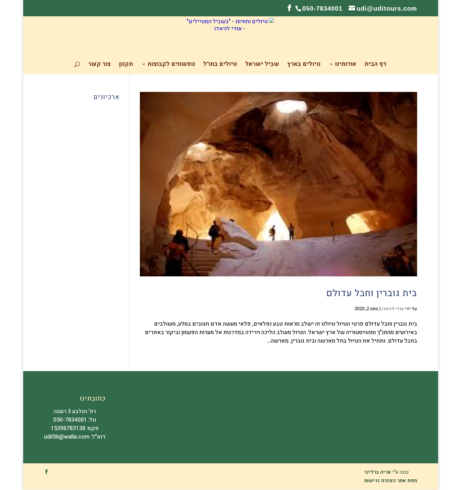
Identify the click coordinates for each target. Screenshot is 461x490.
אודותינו (345, 65)
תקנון (126, 65)
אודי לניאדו (392, 309)
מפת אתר (407, 480)
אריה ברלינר (377, 472)
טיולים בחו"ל (220, 65)
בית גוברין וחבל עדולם (371, 293)
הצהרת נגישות (380, 480)
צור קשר (99, 65)
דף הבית (375, 65)
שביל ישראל (262, 65)
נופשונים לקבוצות (171, 65)
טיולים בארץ (304, 65)
